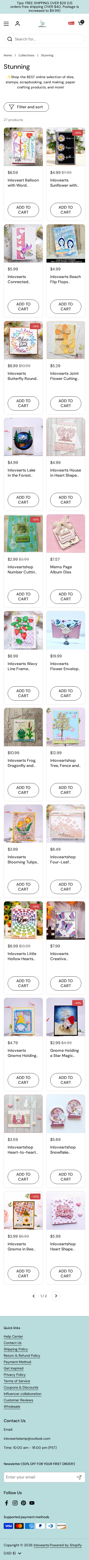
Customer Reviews (18, 1400)
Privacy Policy (15, 1374)
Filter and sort (30, 106)
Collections (26, 55)
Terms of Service (17, 1381)
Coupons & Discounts (21, 1387)
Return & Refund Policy (22, 1355)
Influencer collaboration (22, 1393)
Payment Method (17, 1362)
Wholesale (12, 1406)
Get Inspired (13, 1368)
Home (8, 55)
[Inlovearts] (42, 24)
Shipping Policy (16, 1349)
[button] (80, 24)
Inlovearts (41, 1545)
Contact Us (13, 1343)
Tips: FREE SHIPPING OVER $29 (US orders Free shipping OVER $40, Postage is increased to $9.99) (44, 6)
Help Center (13, 1336)
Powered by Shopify (66, 1545)
